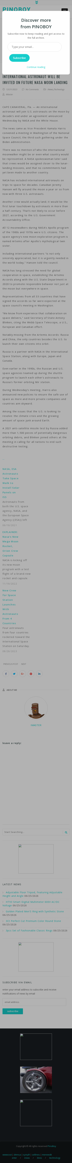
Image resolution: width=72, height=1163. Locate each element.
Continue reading (36, 67)
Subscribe (19, 58)
